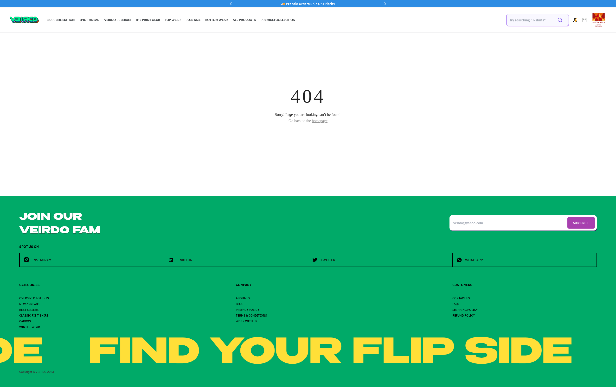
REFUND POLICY (463, 315)
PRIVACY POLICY (247, 309)
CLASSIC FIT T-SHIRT (33, 315)
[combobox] (529, 20)
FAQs (455, 304)
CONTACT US (461, 298)
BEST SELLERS (28, 309)
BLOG (239, 304)
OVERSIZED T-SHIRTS (34, 298)
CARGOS (25, 321)
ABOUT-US (243, 298)
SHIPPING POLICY (465, 309)
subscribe (581, 223)
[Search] (560, 20)
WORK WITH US (246, 321)
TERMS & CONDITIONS (251, 315)
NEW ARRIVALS (29, 304)
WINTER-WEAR (29, 327)
